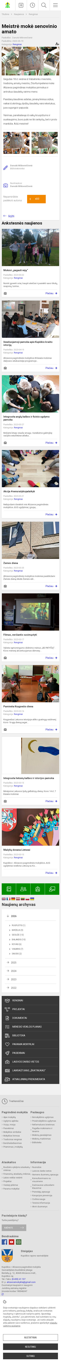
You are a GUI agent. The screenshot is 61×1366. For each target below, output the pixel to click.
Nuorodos (36, 1167)
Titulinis (6, 14)
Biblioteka (18, 1035)
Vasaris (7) (17, 949)
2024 (13, 971)
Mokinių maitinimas (41, 1139)
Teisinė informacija (41, 1203)
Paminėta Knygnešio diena (18, 706)
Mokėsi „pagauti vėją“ (15, 270)
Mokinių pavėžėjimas (42, 1135)
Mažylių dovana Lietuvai (16, 850)
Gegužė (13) (18, 935)
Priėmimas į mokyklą (13, 1147)
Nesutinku (30, 1346)
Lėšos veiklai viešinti (12, 1178)
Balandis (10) (19, 939)
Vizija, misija (9, 1124)
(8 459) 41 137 (18, 1279)
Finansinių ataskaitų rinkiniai (16, 1174)
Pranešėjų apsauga (41, 1192)
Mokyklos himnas (11, 1136)
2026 (13, 916)
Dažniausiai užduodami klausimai (43, 1186)
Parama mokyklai (23, 1044)
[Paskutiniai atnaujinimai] (32, 5)
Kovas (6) (17, 944)
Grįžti (11, 216)
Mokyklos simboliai (12, 1132)
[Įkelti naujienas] (21, 5)
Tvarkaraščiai (16, 1101)
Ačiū (34, 199)
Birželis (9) (17, 930)
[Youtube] (11, 1242)
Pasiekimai (18, 1053)
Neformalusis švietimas (43, 1124)
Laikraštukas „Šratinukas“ (29, 1070)
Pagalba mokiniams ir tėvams (42, 1130)
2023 (13, 979)
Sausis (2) (17, 954)
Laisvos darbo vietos (25, 1061)
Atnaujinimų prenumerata (28, 1079)
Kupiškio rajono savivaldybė (34, 1255)
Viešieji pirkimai (10, 1185)
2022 (13, 988)
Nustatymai (30, 1337)
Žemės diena (10, 563)
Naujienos (19, 14)
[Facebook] (4, 1242)
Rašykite (8, 1227)
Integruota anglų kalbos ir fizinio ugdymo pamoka (26, 418)
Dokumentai (19, 1018)
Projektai (18, 1009)
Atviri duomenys (39, 1206)
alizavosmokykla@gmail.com (21, 1282)
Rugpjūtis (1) (18, 925)
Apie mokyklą (9, 1117)
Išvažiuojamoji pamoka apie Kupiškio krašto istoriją (28, 343)
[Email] (18, 1242)
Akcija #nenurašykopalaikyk (19, 491)
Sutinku (30, 1356)
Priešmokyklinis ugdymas (44, 1121)
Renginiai (33, 14)
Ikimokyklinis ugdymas (43, 1117)
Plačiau (49, 293)
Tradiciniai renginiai (12, 1139)
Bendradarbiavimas (12, 1143)
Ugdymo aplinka (10, 1121)
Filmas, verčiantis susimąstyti (20, 634)
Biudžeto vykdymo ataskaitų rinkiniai (16, 1168)
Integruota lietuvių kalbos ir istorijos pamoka (28, 778)
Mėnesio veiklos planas (27, 1026)
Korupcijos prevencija (42, 1195)
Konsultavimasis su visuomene (41, 1180)
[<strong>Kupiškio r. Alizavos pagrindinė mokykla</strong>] (7, 4)
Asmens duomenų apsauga (45, 1174)
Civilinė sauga (38, 1199)
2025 (13, 962)
